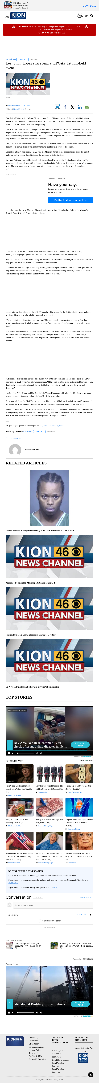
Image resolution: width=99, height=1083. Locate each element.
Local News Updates (60, 1060)
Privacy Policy (35, 1050)
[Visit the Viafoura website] (87, 959)
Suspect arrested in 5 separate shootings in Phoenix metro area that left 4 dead (40, 531)
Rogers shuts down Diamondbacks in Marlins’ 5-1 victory (31, 635)
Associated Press (14, 105)
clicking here (13, 883)
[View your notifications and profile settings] (90, 914)
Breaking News (58, 1051)
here (55, 887)
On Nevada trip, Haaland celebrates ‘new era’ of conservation (32, 687)
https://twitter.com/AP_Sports (52, 425)
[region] (49, 928)
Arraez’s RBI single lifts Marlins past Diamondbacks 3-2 (30, 583)
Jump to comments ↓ (14, 438)
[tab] (13, 915)
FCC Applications (36, 1047)
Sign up (89, 897)
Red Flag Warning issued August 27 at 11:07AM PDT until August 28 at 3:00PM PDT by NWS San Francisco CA (55, 29)
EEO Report (34, 1044)
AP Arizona (27, 432)
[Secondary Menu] (9, 16)
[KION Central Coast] (21, 15)
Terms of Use (34, 1053)
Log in (82, 897)
